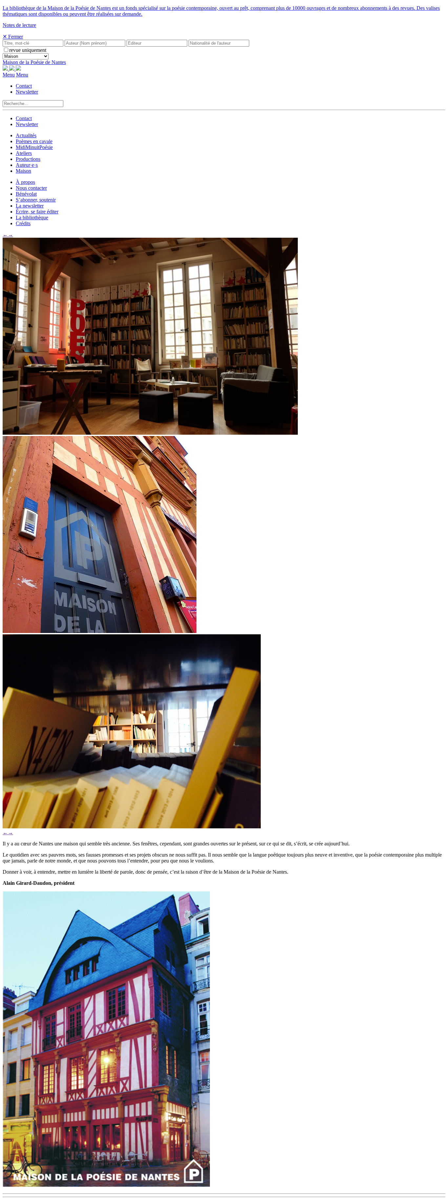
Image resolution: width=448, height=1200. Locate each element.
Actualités (26, 135)
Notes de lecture (19, 25)
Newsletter (27, 92)
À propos (25, 182)
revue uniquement (27, 50)
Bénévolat (26, 194)
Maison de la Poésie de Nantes (34, 62)
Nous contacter (31, 188)
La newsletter (30, 205)
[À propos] (150, 433)
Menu (9, 74)
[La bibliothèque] (132, 826)
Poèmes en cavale (34, 141)
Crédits (23, 223)
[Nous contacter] (99, 631)
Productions (28, 159)
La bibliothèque (32, 217)
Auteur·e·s (27, 165)
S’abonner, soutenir (36, 200)
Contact (24, 86)
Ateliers (24, 153)
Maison (23, 171)
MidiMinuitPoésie (34, 147)
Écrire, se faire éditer (37, 211)
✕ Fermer (13, 36)
